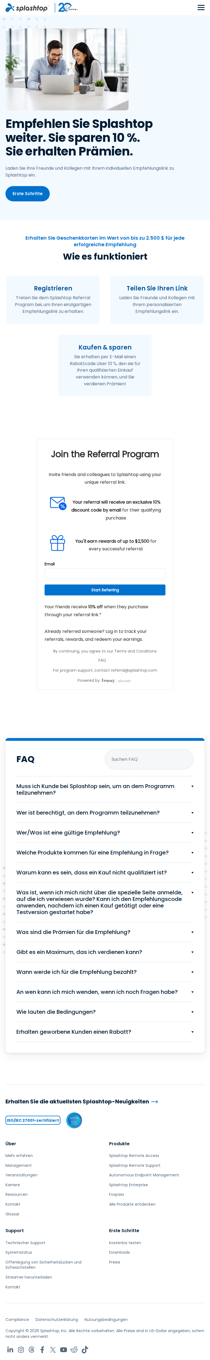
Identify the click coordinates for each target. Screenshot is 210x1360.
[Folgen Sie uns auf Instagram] (21, 1350)
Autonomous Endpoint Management (144, 1175)
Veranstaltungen (21, 1175)
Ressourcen (16, 1194)
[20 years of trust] (64, 7)
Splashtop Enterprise (128, 1185)
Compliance (17, 1319)
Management (18, 1165)
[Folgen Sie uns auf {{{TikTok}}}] (85, 1350)
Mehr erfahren (19, 1155)
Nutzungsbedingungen (106, 1319)
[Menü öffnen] (201, 8)
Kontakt (12, 1204)
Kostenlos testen (125, 1243)
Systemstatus (18, 1252)
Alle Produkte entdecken (132, 1204)
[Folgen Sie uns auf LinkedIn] (10, 1350)
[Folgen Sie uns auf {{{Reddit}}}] (74, 1350)
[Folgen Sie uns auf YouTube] (63, 1350)
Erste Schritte (28, 193)
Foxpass (116, 1194)
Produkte (119, 1144)
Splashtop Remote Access (134, 1155)
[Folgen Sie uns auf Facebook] (42, 1350)
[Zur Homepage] (27, 7)
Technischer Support (25, 1243)
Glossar (12, 1214)
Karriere (12, 1185)
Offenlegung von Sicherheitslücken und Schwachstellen (43, 1264)
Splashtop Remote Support (135, 1165)
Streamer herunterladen (28, 1277)
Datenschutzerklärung (57, 1319)
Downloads (119, 1252)
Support (14, 1230)
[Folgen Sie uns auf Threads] (31, 1350)
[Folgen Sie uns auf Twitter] (53, 1350)
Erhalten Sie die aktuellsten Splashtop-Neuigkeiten (77, 1101)
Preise (114, 1262)
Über (10, 1144)
